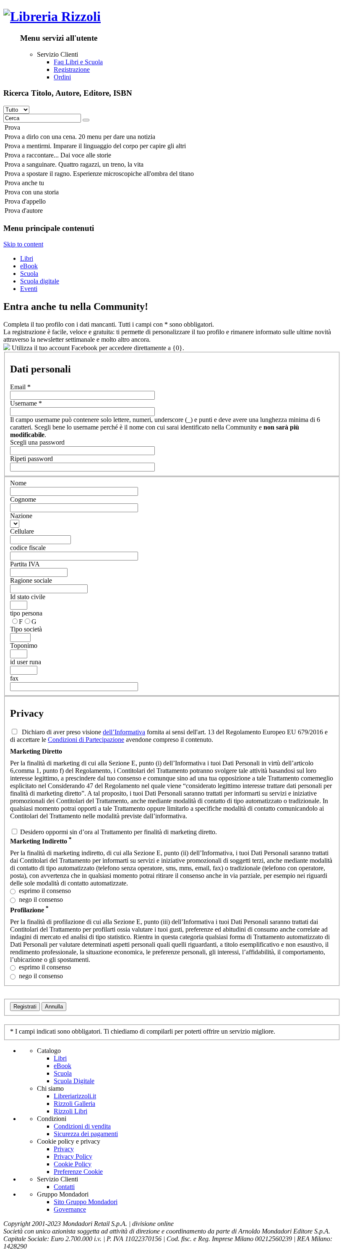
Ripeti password (31, 458)
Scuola (29, 273)
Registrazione (72, 69)
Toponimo (23, 645)
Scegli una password (37, 442)
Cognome (23, 499)
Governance (70, 1209)
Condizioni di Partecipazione (86, 739)
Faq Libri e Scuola (78, 61)
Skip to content (23, 244)
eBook (29, 266)
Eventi (28, 288)
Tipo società (26, 629)
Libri (26, 258)
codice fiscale (28, 547)
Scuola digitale (39, 281)
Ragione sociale (31, 580)
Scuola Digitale (74, 1080)
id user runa (25, 661)
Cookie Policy (72, 1164)
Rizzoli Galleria (74, 1103)
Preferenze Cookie (78, 1171)
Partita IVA (25, 564)
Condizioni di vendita (82, 1126)
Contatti (64, 1186)
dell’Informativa (124, 732)
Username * (26, 403)
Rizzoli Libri (70, 1111)
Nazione (21, 515)
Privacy (64, 1148)
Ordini (62, 77)
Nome (18, 483)
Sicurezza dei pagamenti (86, 1133)
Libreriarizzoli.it (75, 1096)
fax (14, 678)
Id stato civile (27, 596)
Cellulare (22, 531)
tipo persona (26, 613)
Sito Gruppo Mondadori (85, 1201)
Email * (20, 386)
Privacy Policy (73, 1156)
